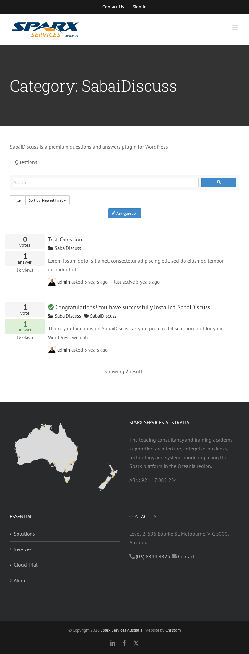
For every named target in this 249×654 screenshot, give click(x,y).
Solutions (24, 533)
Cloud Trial (26, 564)
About (20, 580)
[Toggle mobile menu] (235, 27)
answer (25, 259)
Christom (173, 630)
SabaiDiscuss (67, 248)
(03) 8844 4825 (153, 556)
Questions (26, 162)
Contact (186, 556)
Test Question (65, 239)
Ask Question (126, 213)
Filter (17, 200)
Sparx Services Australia (121, 630)
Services (23, 549)
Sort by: (46, 200)
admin (63, 282)
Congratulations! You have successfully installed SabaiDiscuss (132, 307)
